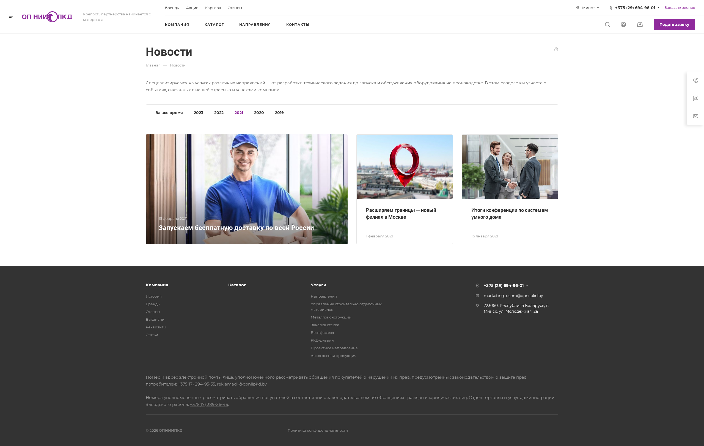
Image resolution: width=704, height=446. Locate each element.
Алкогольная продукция (333, 355)
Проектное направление (334, 348)
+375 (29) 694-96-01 (635, 7)
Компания (157, 284)
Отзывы (153, 311)
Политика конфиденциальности (318, 430)
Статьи (152, 335)
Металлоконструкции (331, 317)
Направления (324, 296)
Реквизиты (156, 327)
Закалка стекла (325, 325)
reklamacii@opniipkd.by (241, 384)
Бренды (153, 304)
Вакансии (155, 319)
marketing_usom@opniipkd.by (513, 295)
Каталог (237, 284)
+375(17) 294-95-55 (196, 384)
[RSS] (556, 48)
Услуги (318, 284)
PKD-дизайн (322, 340)
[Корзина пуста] (640, 24)
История (154, 296)
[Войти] (623, 24)
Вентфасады (322, 332)
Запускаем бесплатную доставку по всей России (236, 228)
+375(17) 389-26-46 (209, 404)
